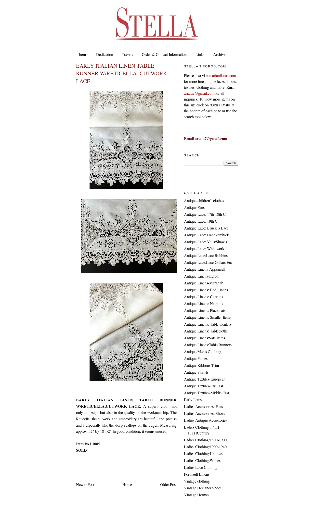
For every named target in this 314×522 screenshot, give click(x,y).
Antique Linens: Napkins (203, 303)
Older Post (168, 484)
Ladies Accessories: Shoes (204, 413)
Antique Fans (194, 207)
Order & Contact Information (164, 54)
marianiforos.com (222, 75)
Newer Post (85, 484)
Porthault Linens (196, 474)
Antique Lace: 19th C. (201, 221)
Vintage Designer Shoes (203, 487)
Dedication (104, 54)
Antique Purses (196, 358)
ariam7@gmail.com (199, 93)
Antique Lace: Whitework (204, 248)
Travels (127, 54)
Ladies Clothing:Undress (203, 453)
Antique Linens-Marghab (203, 282)
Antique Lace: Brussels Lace (206, 227)
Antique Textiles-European (204, 379)
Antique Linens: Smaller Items (207, 317)
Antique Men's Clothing (202, 351)
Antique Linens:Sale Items (204, 337)
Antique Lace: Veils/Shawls (205, 241)
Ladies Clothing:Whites (202, 460)
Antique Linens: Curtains (203, 296)
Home (127, 484)
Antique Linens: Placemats (204, 310)
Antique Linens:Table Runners (208, 344)
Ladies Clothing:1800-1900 (205, 439)
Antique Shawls (196, 372)
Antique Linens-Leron (201, 276)
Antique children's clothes (204, 200)
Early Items (193, 399)
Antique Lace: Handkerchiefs (207, 234)
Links (200, 54)
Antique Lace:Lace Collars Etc (208, 262)
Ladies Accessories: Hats (203, 406)
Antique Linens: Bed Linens (206, 289)
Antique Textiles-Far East (203, 385)
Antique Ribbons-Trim (201, 365)
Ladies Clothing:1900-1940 (205, 446)
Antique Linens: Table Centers (207, 324)
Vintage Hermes (196, 494)
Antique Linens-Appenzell (204, 269)
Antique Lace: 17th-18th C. (205, 214)
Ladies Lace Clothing (200, 467)
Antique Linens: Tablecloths (206, 330)
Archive (219, 54)
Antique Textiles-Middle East (206, 392)
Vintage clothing (197, 481)
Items (83, 54)
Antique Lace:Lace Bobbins (206, 255)
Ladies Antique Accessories (205, 420)
